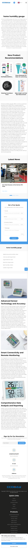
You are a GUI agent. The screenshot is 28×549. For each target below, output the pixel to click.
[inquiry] (26, 269)
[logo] (6, 2)
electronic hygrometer (8, 262)
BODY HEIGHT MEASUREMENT (14, 524)
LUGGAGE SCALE (14, 530)
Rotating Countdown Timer (7, 94)
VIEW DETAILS (7, 67)
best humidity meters (8, 265)
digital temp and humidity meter (10, 254)
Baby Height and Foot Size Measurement (21, 94)
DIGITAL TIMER (14, 518)
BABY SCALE (14, 520)
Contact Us (14, 508)
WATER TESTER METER (14, 514)
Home (14, 498)
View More (4, 191)
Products (14, 500)
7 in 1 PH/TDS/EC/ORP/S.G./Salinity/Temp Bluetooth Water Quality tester (7, 76)
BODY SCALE (14, 522)
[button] (11, 195)
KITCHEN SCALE (14, 526)
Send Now (22, 443)
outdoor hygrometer (8, 267)
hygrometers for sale (8, 259)
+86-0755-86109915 (14, 456)
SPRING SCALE (14, 528)
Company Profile (14, 502)
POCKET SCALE (14, 532)
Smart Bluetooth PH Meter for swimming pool (21, 76)
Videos (14, 504)
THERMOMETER (14, 516)
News (14, 506)
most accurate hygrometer (9, 257)
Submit (14, 238)
